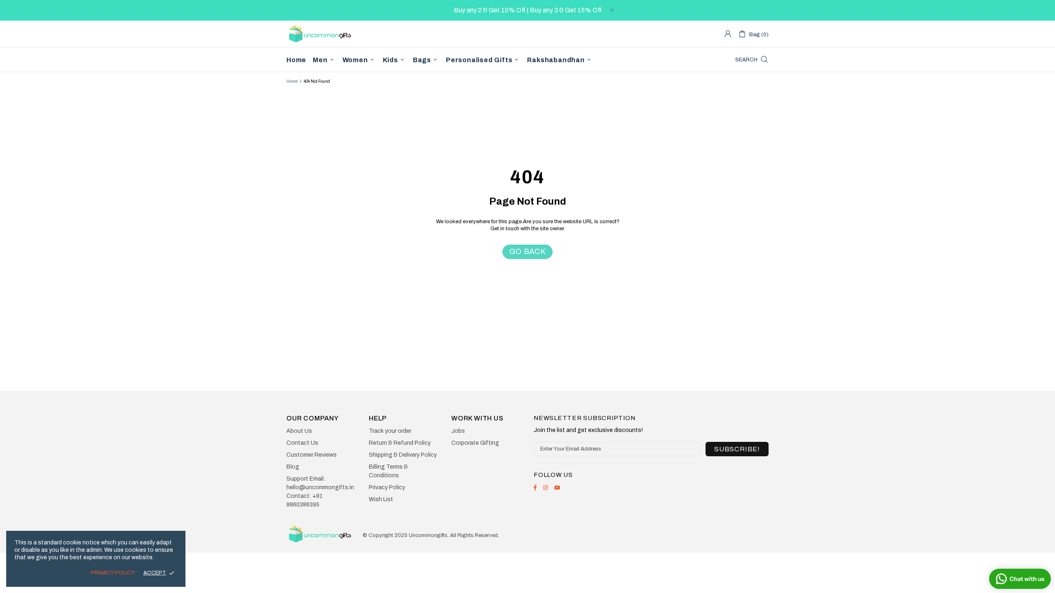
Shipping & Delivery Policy (403, 455)
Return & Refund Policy (400, 443)
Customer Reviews (311, 455)
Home (292, 81)
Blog (292, 467)
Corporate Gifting (475, 443)
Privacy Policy (387, 487)
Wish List (381, 499)
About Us (299, 431)
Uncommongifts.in (321, 33)
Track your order (390, 431)
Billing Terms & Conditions (388, 471)
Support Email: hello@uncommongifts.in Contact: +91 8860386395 (320, 492)
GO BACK (527, 251)
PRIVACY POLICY (113, 573)
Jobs (458, 431)
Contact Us (302, 443)
